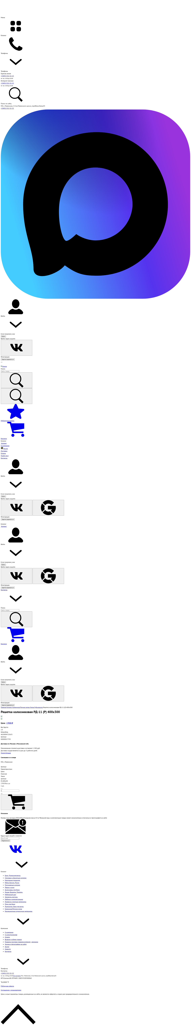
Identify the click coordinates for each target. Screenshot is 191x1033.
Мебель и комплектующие (14, 899)
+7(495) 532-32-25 (7, 76)
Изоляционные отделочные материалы (18, 911)
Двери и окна (9, 887)
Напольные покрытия (12, 880)
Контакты (4, 590)
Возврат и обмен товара (13, 939)
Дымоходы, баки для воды (14, 906)
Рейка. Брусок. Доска (12, 883)
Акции (7, 947)
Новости (8, 949)
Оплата (7, 937)
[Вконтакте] (16, 856)
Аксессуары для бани (12, 890)
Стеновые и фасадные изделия (15, 878)
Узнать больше (6, 753)
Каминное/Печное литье (13, 909)
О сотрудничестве (11, 935)
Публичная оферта (7, 986)
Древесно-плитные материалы (15, 902)
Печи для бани (10, 904)
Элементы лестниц (11, 897)
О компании (9, 932)
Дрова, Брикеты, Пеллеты (14, 892)
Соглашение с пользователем (11, 990)
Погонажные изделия (12, 885)
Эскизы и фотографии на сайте (15, 944)
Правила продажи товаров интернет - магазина (21, 942)
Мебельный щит (10, 895)
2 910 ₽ (9, 723)
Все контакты (17, 976)
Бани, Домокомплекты (12, 875)
